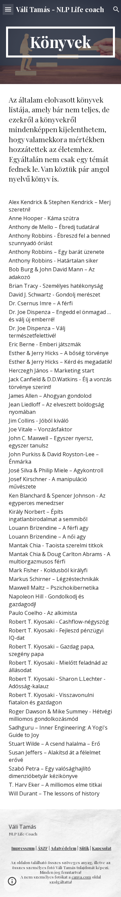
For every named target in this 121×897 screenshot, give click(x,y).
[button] (8, 9)
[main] (60, 42)
